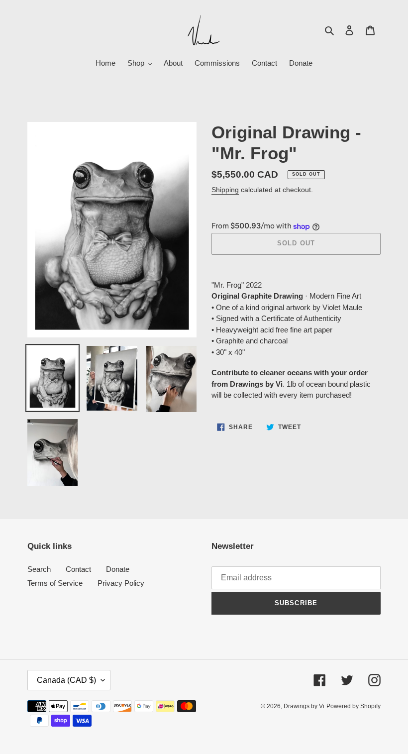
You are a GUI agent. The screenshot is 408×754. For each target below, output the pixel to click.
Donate (117, 569)
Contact (78, 569)
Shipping (225, 190)
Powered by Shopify (353, 706)
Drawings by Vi (304, 706)
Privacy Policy (121, 583)
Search (39, 569)
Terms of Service (55, 583)
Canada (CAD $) (66, 680)
